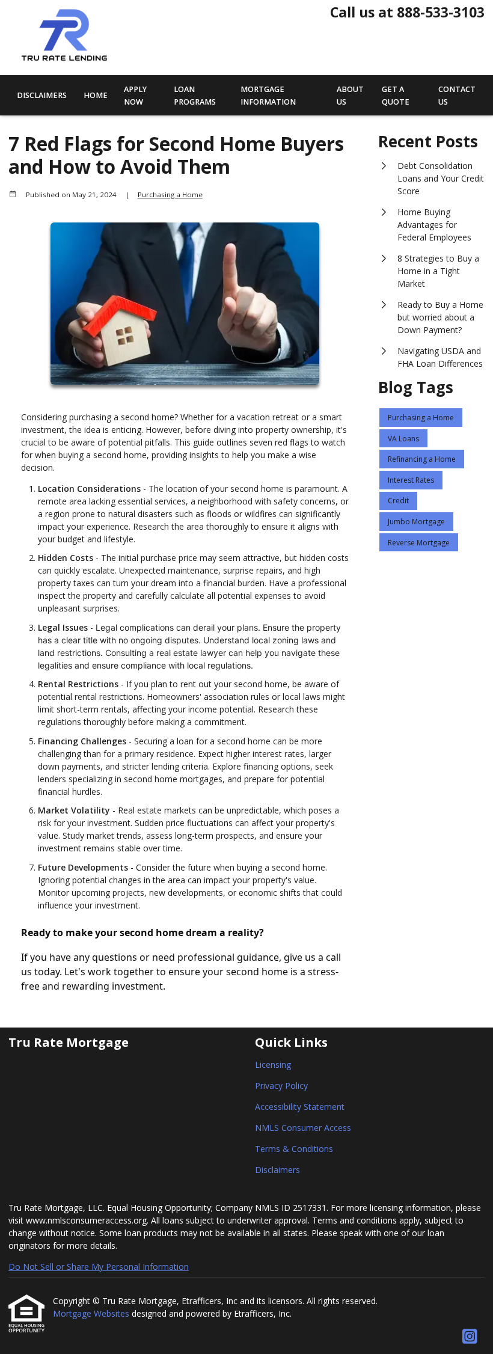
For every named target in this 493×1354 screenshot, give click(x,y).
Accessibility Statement (299, 1106)
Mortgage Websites (92, 1313)
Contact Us (457, 95)
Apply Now (135, 95)
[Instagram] (469, 1337)
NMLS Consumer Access (303, 1127)
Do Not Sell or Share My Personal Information (98, 1266)
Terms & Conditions (294, 1148)
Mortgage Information (268, 95)
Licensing (273, 1064)
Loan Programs (195, 95)
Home (96, 95)
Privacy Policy (281, 1085)
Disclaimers (42, 95)
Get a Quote (395, 95)
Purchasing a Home (170, 194)
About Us (350, 95)
